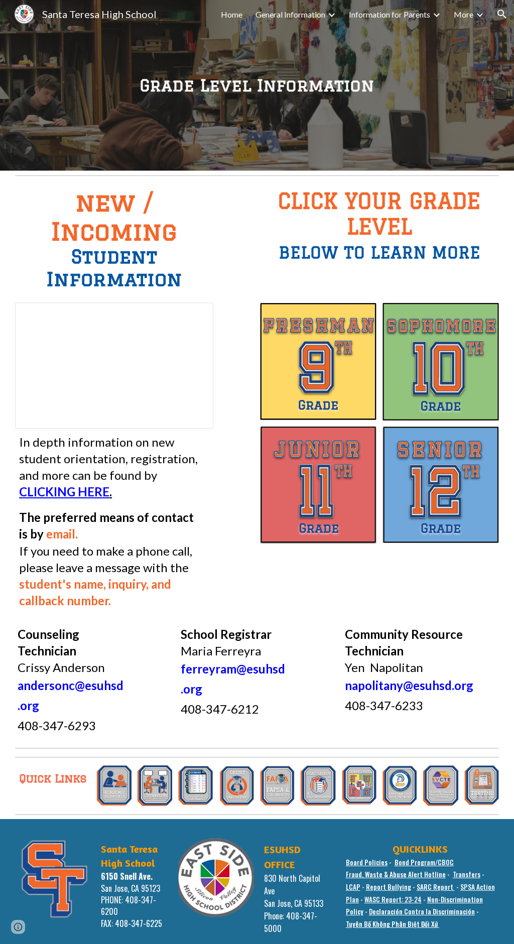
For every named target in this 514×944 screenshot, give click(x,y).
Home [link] (231, 14)
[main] (257, 85)
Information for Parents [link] (389, 14)
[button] (502, 14)
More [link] (463, 14)
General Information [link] (290, 14)
